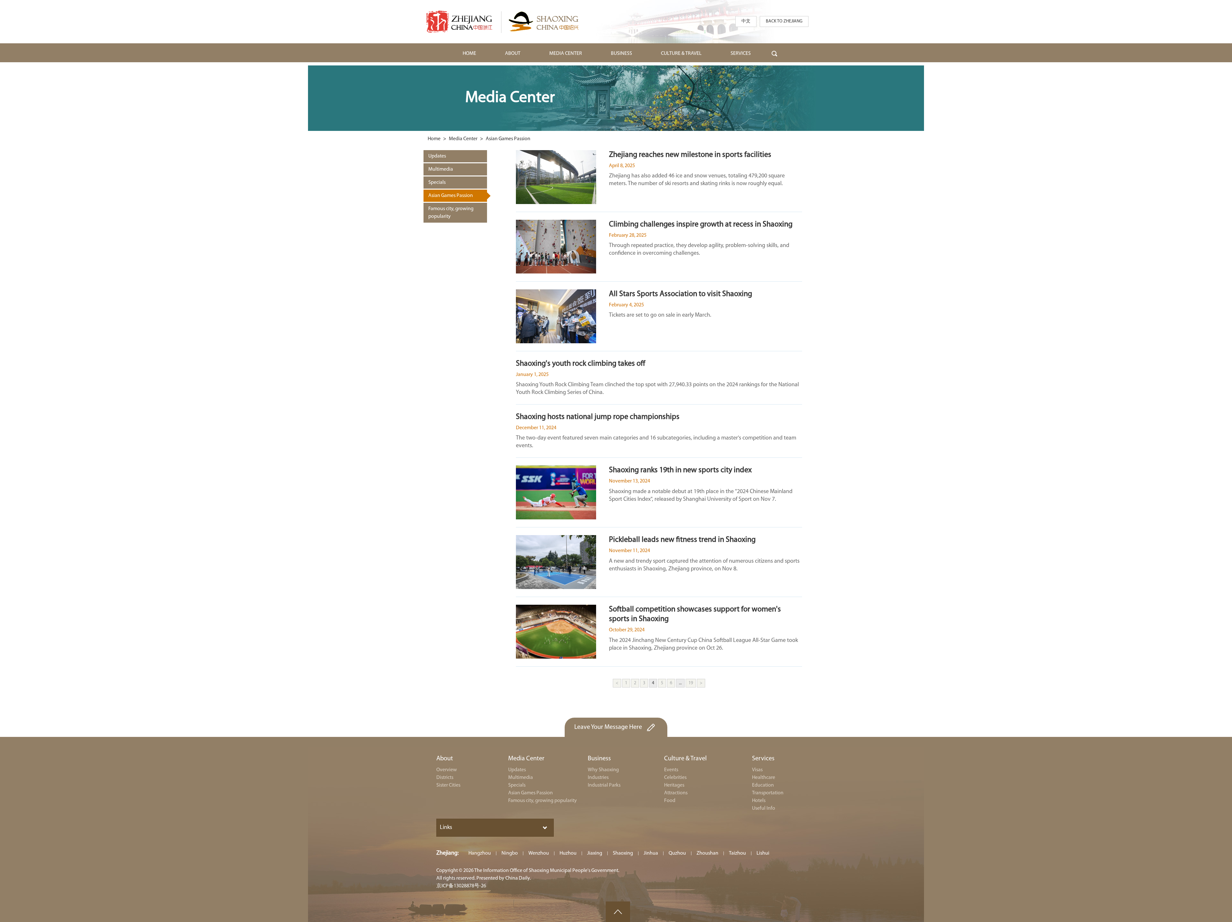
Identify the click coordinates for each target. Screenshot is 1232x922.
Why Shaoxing (603, 770)
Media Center (463, 138)
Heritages (674, 785)
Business (599, 759)
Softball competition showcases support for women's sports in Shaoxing (695, 614)
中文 (745, 21)
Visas (757, 770)
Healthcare (763, 777)
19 (691, 683)
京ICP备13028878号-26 (461, 886)
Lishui (763, 853)
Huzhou (568, 853)
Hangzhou (479, 853)
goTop (618, 911)
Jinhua (651, 853)
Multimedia (520, 777)
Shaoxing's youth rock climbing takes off (580, 364)
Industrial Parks (604, 785)
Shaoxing (623, 853)
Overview (446, 770)
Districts (444, 777)
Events (671, 770)
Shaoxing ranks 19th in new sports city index (680, 470)
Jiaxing (594, 853)
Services (763, 759)
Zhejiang (447, 853)
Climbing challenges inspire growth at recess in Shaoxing (700, 224)
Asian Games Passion (508, 138)
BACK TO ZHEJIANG (784, 21)
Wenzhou (538, 853)
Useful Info (763, 808)
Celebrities (675, 777)
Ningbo (509, 853)
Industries (598, 777)
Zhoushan (707, 853)
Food (669, 800)
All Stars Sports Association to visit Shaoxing (680, 294)
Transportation (767, 793)
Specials (517, 785)
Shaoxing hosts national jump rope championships (598, 417)
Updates (517, 770)
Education (763, 785)
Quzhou (677, 853)
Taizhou (737, 853)
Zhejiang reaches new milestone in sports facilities (690, 155)
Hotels (759, 800)
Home (434, 138)
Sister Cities (448, 785)
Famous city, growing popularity (542, 800)
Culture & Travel (685, 759)
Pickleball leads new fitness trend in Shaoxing (682, 540)
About (444, 759)
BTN (774, 52)
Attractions (676, 793)
